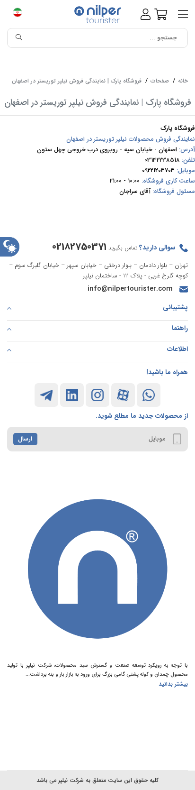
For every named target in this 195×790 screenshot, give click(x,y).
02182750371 (79, 247)
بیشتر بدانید (173, 684)
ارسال (25, 439)
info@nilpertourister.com (130, 288)
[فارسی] (21, 14)
